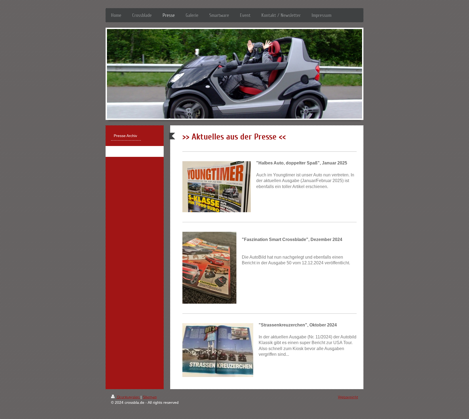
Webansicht (348, 397)
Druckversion (128, 397)
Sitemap (150, 397)
